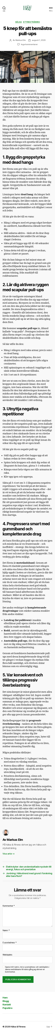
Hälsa (18, 22)
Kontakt (7, 1004)
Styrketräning (31, 22)
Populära (7, 1008)
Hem (5, 997)
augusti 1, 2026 (39, 40)
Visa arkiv (9, 853)
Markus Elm (20, 40)
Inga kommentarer (29, 44)
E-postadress (9, 942)
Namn (6, 930)
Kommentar (9, 906)
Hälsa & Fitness (18, 1026)
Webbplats (7, 955)
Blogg (6, 1001)
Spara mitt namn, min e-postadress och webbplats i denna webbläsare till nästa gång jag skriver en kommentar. (27, 969)
